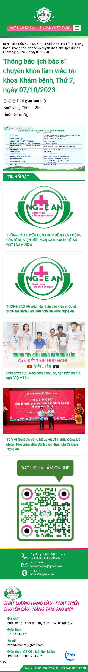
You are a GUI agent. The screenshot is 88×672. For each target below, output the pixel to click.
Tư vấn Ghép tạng (55, 28)
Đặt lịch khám (22, 28)
